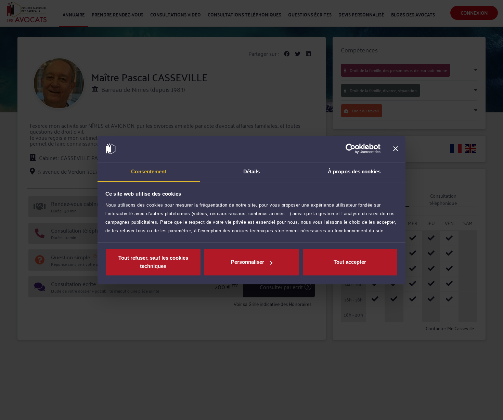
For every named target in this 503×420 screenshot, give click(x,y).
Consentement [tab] (148, 171)
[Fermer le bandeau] (395, 149)
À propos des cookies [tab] (354, 171)
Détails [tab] (251, 171)
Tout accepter (350, 262)
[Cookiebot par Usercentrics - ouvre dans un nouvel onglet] (351, 149)
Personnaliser (247, 262)
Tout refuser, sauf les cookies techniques (153, 262)
